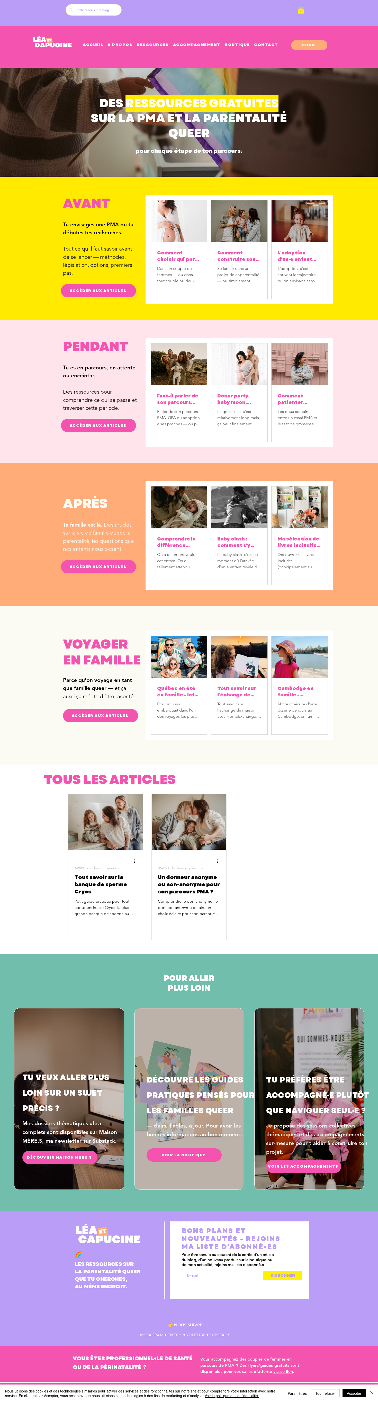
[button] (301, 10)
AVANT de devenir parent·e (97, 868)
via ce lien (283, 1371)
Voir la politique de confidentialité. (232, 1395)
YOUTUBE (195, 1335)
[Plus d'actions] (136, 861)
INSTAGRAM (151, 1335)
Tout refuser (325, 1393)
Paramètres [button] (297, 1393)
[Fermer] (372, 1393)
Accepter (354, 1393)
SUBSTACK (219, 1335)
